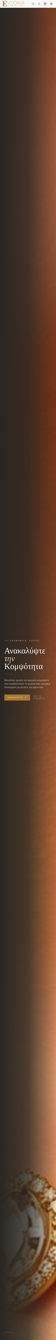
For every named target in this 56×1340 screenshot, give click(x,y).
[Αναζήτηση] (33, 3)
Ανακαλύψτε (15, 697)
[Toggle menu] (51, 3)
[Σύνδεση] (39, 3)
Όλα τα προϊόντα (39, 697)
